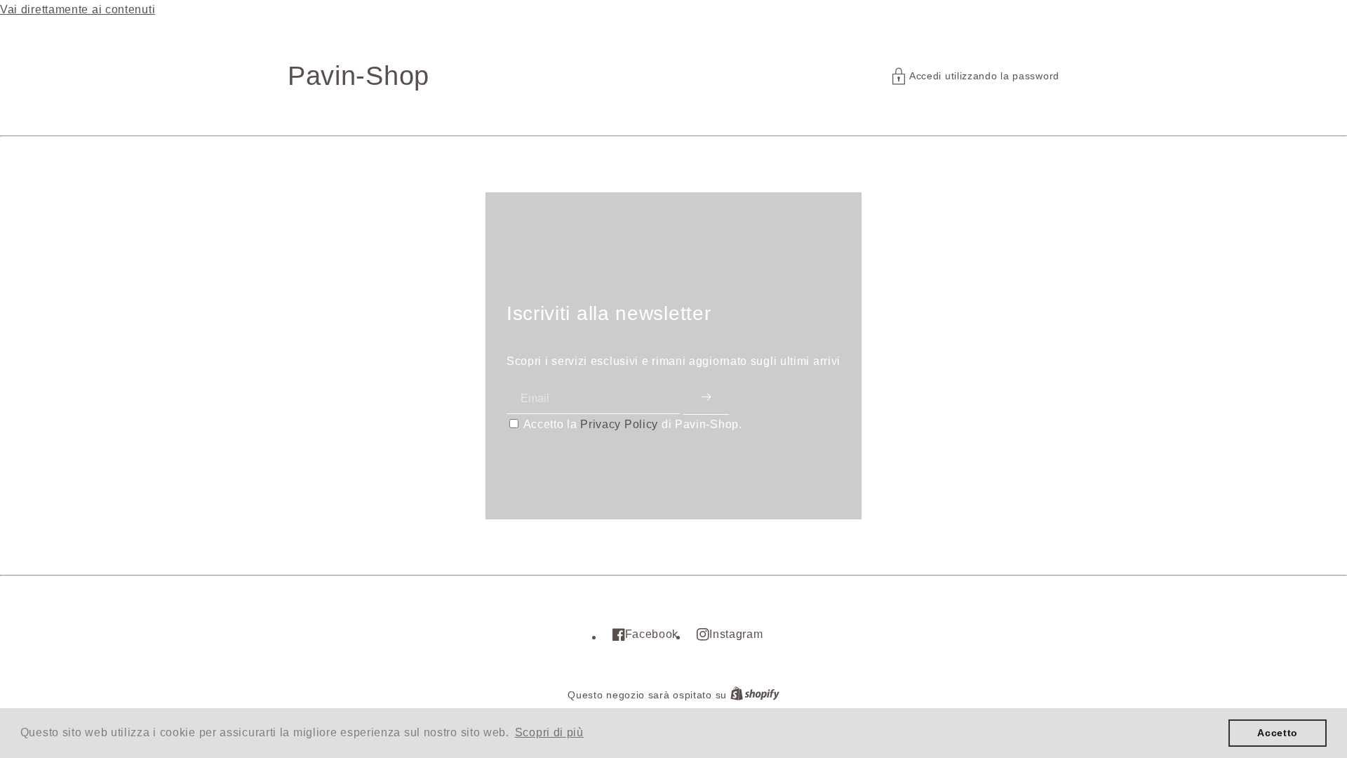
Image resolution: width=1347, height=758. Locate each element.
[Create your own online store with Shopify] (754, 695)
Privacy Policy (619, 424)
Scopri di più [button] (549, 732)
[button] (975, 76)
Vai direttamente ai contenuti (77, 9)
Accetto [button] (1277, 732)
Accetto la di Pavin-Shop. (632, 424)
